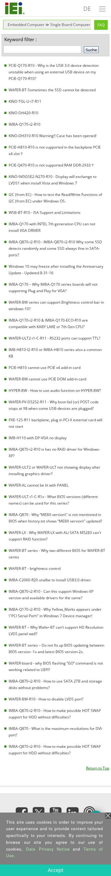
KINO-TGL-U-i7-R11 (25, 101)
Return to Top (97, 768)
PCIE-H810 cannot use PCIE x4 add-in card (44, 367)
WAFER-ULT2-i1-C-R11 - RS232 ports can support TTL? (54, 338)
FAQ (101, 25)
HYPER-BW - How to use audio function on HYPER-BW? (55, 390)
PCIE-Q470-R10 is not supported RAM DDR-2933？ (51, 165)
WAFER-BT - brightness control (35, 568)
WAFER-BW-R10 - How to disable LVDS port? (46, 699)
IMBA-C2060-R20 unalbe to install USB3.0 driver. (50, 580)
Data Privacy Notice (48, 849)
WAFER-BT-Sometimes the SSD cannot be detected (52, 90)
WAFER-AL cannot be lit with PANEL (38, 485)
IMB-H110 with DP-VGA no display (38, 437)
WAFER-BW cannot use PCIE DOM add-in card (47, 379)
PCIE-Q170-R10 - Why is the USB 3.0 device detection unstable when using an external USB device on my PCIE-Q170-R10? (54, 72)
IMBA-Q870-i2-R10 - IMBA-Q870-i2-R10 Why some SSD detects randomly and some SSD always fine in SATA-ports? (55, 248)
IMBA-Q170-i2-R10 (24, 124)
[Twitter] (38, 811)
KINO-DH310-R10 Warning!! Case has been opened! (53, 135)
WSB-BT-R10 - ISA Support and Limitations (44, 212)
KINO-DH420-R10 (23, 112)
